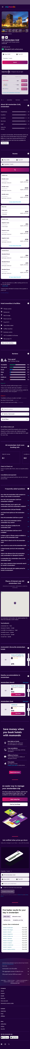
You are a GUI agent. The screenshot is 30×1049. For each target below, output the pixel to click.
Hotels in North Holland (9, 981)
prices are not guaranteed (7, 964)
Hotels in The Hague (8, 929)
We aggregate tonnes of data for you (12, 971)
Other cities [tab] (7, 916)
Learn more (5, 285)
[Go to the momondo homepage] (10, 7)
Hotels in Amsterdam (20, 981)
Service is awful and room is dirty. (12, 402)
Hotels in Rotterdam (8, 927)
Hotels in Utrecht (7, 932)
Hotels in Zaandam (7, 938)
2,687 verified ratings (17, 49)
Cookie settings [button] (4, 292)
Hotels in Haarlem (7, 947)
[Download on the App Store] (14, 1037)
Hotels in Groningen (8, 940)
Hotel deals (3, 980)
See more (25, 682)
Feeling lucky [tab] (7, 920)
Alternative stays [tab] (16, 916)
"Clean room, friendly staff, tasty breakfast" (14, 387)
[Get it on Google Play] (5, 1037)
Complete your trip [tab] (18, 920)
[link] (18, 694)
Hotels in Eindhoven (8, 936)
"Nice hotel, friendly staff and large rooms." (14, 385)
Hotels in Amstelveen (8, 945)
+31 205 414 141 (6, 47)
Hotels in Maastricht (8, 934)
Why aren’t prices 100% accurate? (11, 974)
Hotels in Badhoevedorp (9, 949)
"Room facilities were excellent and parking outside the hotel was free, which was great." (14, 390)
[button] (2, 7)
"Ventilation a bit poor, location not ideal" (14, 398)
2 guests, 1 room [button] (7, 58)
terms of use (20, 894)
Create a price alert (12, 765)
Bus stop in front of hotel (9, 400)
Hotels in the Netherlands (21, 980)
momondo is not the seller (9, 968)
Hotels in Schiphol (7, 942)
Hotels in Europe (11, 980)
